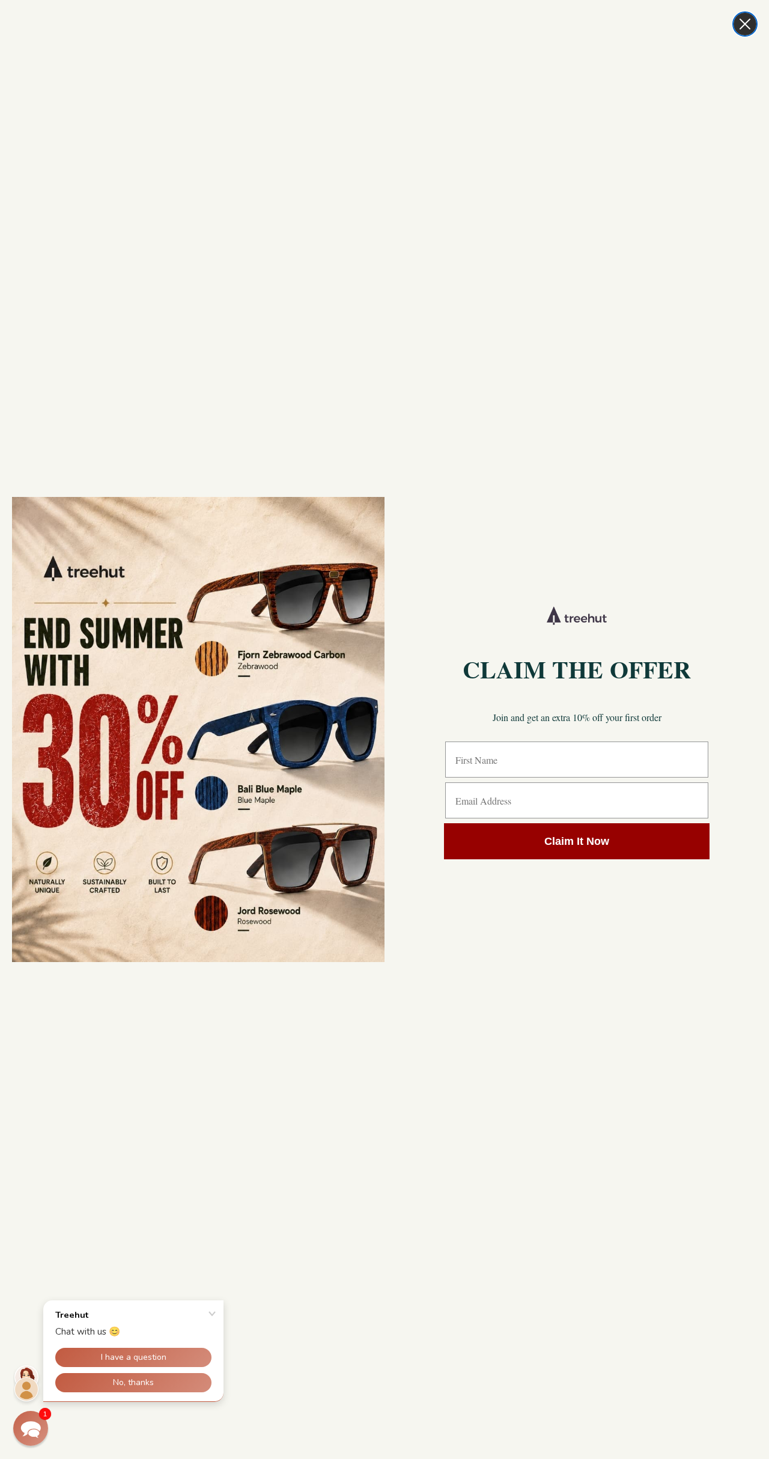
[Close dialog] (745, 24)
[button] (30, 1428)
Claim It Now (576, 841)
